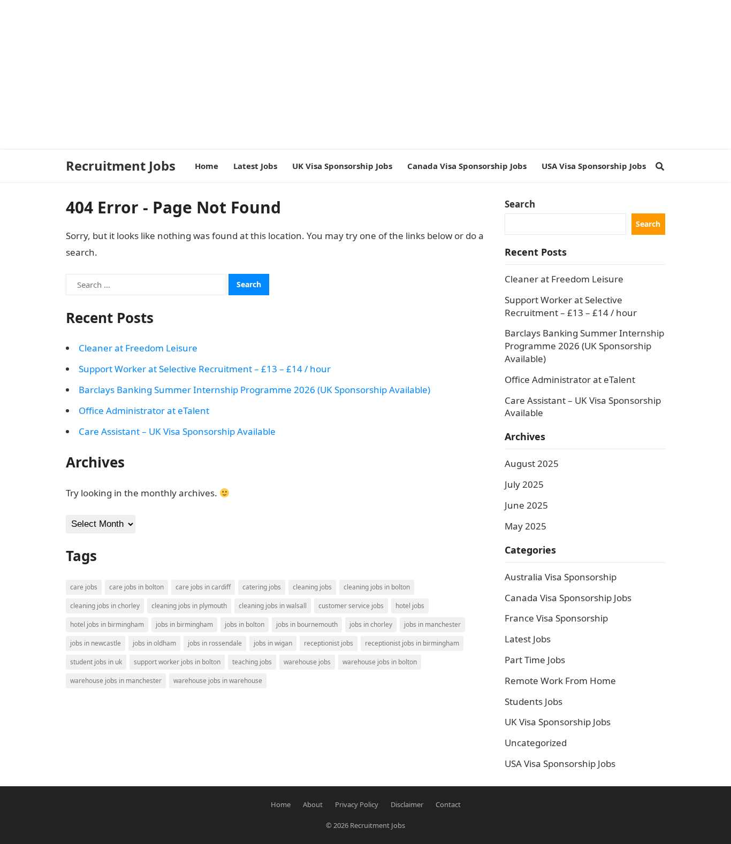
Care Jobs (83, 587)
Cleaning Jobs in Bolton (377, 587)
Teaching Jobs (252, 661)
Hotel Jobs (409, 605)
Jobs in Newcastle (95, 643)
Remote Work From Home (560, 680)
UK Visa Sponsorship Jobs (558, 722)
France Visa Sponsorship (556, 618)
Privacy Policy (356, 804)
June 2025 (526, 505)
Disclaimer (407, 804)
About (313, 804)
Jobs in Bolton (244, 624)
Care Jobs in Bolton (136, 587)
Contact (448, 804)
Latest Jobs (528, 639)
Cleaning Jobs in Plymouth (189, 605)
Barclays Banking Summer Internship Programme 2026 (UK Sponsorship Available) (254, 389)
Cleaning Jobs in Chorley (105, 605)
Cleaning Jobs (312, 587)
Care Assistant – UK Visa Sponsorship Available (177, 431)
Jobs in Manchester (432, 624)
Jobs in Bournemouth (307, 624)
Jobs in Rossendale (215, 643)
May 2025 (525, 526)
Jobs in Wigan (273, 643)
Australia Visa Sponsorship (560, 577)
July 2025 (524, 484)
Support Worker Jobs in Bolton (177, 661)
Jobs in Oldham (154, 643)
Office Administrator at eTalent (144, 410)
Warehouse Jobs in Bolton (379, 661)
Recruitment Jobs (121, 165)
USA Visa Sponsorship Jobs (560, 763)
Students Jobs (533, 701)
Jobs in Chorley (370, 624)
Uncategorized (536, 742)
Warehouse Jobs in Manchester (116, 680)
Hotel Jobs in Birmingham (107, 624)
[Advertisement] (321, 75)
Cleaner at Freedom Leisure (138, 348)
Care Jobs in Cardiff (203, 587)
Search (520, 204)
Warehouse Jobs (307, 661)
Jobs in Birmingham (184, 624)
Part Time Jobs (535, 660)
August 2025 (532, 463)
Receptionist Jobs (328, 643)
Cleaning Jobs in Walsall (273, 605)
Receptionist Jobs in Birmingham (412, 643)
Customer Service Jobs (351, 605)
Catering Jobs (261, 587)
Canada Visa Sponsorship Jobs (568, 598)
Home (281, 804)
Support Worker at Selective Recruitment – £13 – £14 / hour (205, 369)
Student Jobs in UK (96, 661)
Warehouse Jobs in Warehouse (217, 680)
